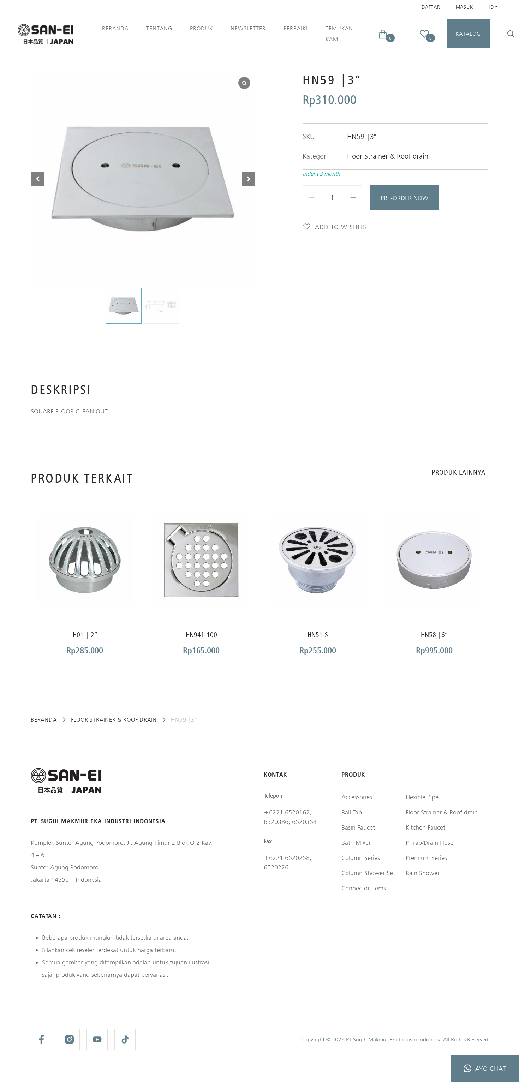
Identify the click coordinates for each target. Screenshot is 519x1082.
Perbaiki (296, 28)
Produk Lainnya (458, 472)
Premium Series (426, 857)
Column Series (360, 857)
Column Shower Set (368, 873)
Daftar (431, 7)
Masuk (464, 7)
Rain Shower (423, 873)
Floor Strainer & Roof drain (387, 156)
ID (491, 7)
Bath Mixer (356, 842)
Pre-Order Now (404, 198)
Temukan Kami (339, 34)
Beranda (115, 28)
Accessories (356, 797)
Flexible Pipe (422, 797)
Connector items (363, 888)
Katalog (468, 33)
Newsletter (248, 28)
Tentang (159, 28)
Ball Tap (351, 812)
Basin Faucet (358, 827)
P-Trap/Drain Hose (429, 842)
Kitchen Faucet (425, 827)
